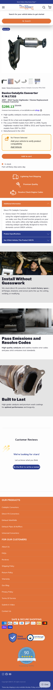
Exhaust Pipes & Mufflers (12, 526)
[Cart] (48, 7)
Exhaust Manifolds (9, 520)
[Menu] (4, 7)
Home (4, 88)
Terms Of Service (9, 598)
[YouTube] (10, 674)
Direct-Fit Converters (13, 88)
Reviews (5, 559)
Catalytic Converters (10, 507)
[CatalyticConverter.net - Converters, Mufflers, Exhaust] (26, 7)
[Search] (43, 7)
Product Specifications (12, 234)
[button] (26, 156)
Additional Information (12, 204)
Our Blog (5, 585)
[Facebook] (6, 674)
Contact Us (6, 611)
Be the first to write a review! (26, 467)
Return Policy (7, 572)
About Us (6, 547)
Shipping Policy (8, 566)
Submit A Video (8, 605)
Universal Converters (10, 533)
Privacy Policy (7, 592)
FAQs (4, 553)
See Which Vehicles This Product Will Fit (19, 240)
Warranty (6, 579)
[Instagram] (3, 674)
